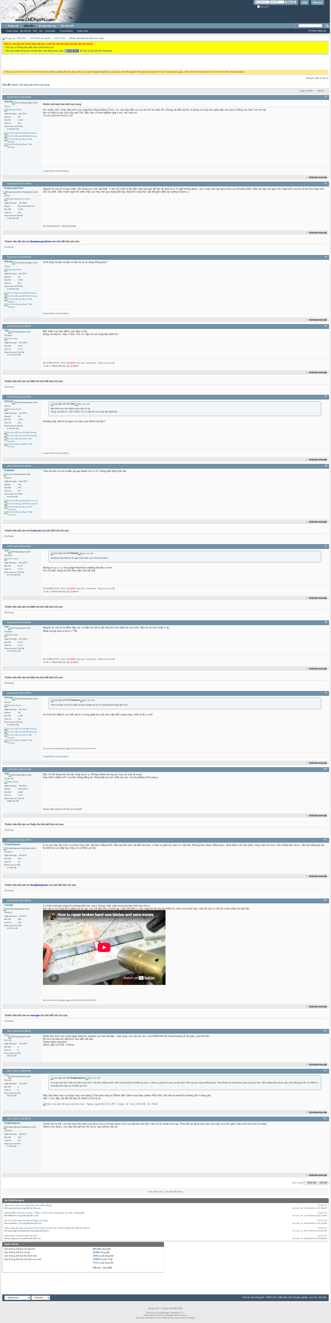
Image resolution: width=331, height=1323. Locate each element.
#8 (326, 622)
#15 (325, 1118)
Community (50, 31)
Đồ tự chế (60, 38)
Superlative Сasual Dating (55, 171)
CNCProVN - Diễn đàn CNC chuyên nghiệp (287, 1297)
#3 (326, 257)
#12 (325, 900)
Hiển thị (320, 91)
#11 (325, 840)
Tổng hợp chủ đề (106, 363)
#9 (326, 693)
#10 (325, 769)
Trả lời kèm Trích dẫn (318, 177)
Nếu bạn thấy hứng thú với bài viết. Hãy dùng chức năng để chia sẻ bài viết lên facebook (59, 51)
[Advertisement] (117, 63)
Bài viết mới (25, 31)
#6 (326, 466)
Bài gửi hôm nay (48, 26)
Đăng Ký (317, 2)
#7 (326, 546)
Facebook (91, 363)
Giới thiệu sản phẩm (40, 38)
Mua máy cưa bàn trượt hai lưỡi (20, 1235)
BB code (97, 1249)
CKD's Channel (72, 363)
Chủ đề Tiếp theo (173, 1192)
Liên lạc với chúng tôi (253, 1297)
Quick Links (82, 31)
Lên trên (323, 1183)
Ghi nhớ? (264, 7)
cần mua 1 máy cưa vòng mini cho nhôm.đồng (27, 1205)
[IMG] (96, 1256)
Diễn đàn (29, 26)
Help (304, 2)
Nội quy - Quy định (102, 1268)
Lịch (41, 31)
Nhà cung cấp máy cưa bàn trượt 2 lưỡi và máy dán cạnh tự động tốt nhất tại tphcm (47, 1228)
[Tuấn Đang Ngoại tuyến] (11, 782)
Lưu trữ (313, 1297)
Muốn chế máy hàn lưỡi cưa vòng (30, 85)
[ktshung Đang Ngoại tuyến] (12, 110)
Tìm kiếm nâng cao (317, 31)
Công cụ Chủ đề (306, 91)
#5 (326, 396)
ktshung (9, 247)
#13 (325, 1031)
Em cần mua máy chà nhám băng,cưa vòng (26, 1220)
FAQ (35, 31)
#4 (326, 326)
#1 (326, 97)
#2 (326, 183)
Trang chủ (13, 26)
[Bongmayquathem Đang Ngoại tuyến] (17, 199)
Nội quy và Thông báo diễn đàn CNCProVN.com (30, 47)
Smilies (96, 1252)
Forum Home (12, 31)
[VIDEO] (97, 1259)
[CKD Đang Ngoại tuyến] (11, 339)
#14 (325, 1071)
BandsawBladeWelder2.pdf (58, 115)
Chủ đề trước (156, 1192)
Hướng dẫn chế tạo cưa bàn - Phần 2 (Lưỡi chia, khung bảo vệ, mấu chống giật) (44, 1213)
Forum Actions (66, 31)
